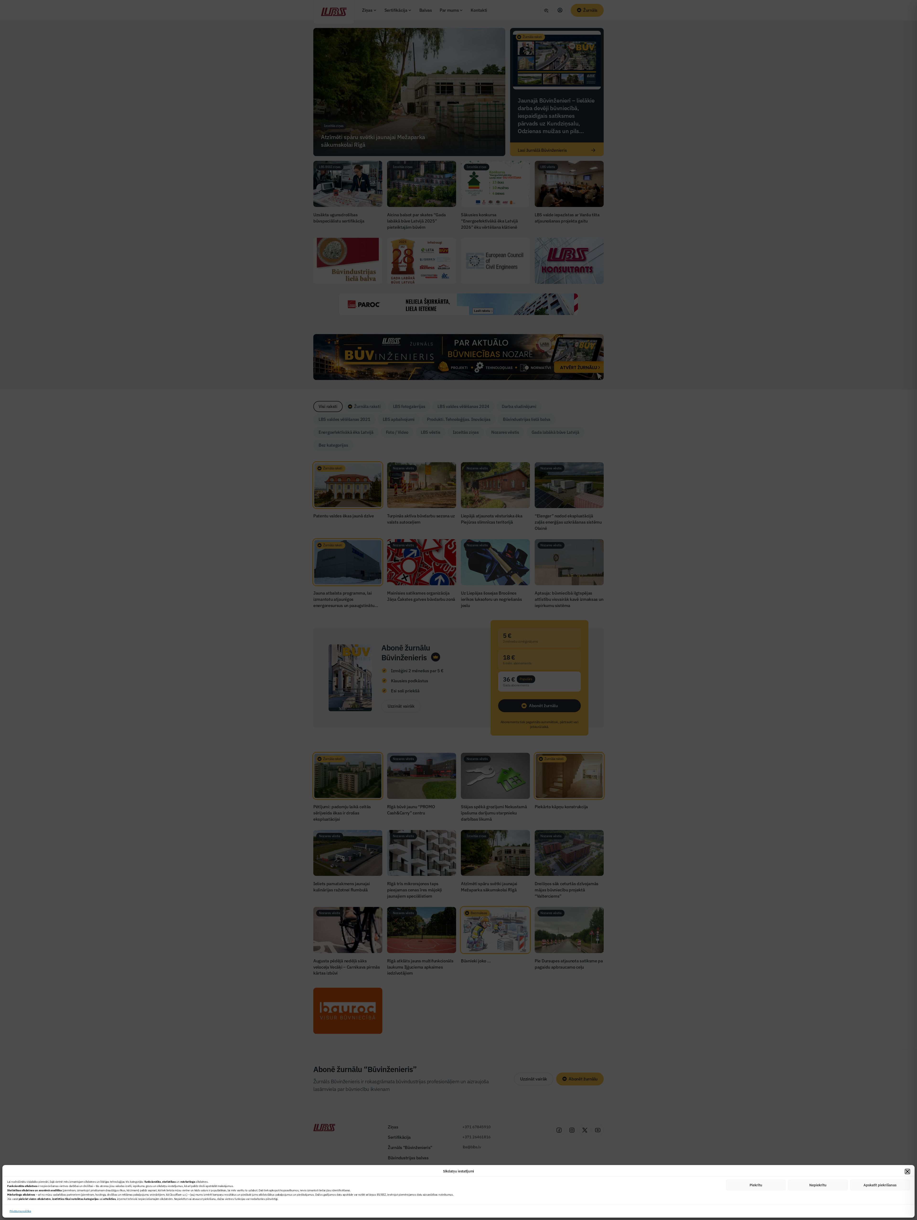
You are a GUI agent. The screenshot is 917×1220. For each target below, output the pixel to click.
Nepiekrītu (817, 1185)
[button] (907, 1171)
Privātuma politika (20, 1211)
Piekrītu (756, 1185)
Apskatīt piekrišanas (880, 1185)
